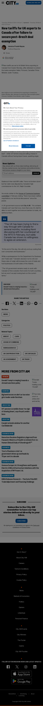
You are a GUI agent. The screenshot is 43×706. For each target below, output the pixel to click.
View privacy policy (17, 126)
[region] (21, 125)
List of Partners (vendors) (11, 140)
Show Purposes (13, 146)
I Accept (28, 146)
